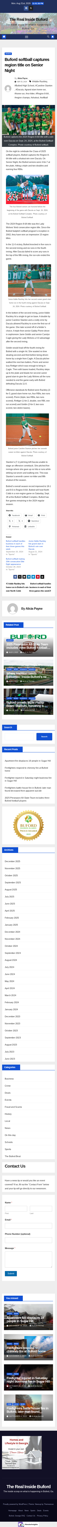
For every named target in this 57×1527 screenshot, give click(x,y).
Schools (23, 669)
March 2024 (10, 995)
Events (8, 1100)
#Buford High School (24, 85)
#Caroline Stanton (43, 85)
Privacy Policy (42, 1516)
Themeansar (48, 1504)
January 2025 (11, 925)
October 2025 (11, 875)
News (16, 669)
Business (9, 1079)
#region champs (22, 97)
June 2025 (10, 904)
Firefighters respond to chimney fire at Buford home (26, 1349)
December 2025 (12, 861)
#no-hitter (30, 93)
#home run (20, 93)
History (8, 1114)
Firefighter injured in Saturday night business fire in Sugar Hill (28, 1379)
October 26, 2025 (17, 1386)
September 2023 (13, 1038)
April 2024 (10, 988)
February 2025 (12, 918)
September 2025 (13, 882)
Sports (8, 53)
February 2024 (12, 1002)
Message (10, 1248)
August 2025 (11, 889)
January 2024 (11, 1009)
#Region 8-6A (42, 93)
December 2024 (12, 932)
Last (31, 1213)
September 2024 (13, 953)
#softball (44, 97)
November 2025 (12, 868)
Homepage (12, 1511)
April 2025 (10, 911)
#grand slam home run (35, 89)
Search (8, 727)
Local (9, 669)
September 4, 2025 (18, 1416)
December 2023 (12, 1016)
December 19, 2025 (18, 1326)
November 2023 (12, 1023)
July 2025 (9, 897)
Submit (11, 1273)
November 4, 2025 (18, 1356)
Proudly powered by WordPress (15, 1504)
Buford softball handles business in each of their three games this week (40, 587)
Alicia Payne (22, 78)
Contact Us (31, 1516)
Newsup (38, 1504)
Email (8, 1220)
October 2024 (11, 946)
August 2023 (11, 1045)
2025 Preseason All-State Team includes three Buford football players (27, 648)
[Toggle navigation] (27, 37)
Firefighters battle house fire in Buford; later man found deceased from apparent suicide (28, 1411)
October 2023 (11, 1030)
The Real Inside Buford (28, 19)
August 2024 (11, 960)
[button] (48, 37)
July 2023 (9, 1052)
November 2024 (12, 939)
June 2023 (10, 1059)
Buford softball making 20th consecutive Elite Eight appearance (15, 561)
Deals (7, 1093)
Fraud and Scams (13, 1107)
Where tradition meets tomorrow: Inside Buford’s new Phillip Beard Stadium (27, 677)
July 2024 (9, 967)
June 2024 (10, 974)
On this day (10, 1135)
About (20, 1511)
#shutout (35, 97)
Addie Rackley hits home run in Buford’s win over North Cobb (17, 587)
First (7, 1213)
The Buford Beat (13, 1156)
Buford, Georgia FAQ (17, 1516)
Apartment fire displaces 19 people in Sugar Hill (28, 761)
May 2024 (9, 981)
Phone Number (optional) (17, 1234)
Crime (8, 1086)
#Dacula (20, 89)
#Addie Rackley (39, 81)
